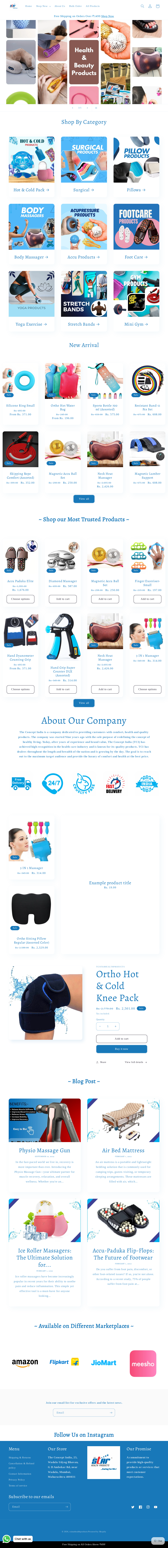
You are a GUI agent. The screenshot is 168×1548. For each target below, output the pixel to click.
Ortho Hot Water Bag (63, 407)
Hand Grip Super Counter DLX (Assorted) (63, 671)
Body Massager (29, 257)
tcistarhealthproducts (79, 1532)
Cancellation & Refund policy (21, 1465)
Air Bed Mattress (123, 1150)
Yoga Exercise (29, 324)
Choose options (20, 599)
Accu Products (81, 257)
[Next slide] (87, 107)
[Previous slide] (72, 107)
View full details (134, 1062)
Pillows (134, 190)
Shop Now (107, 16)
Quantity (100, 1019)
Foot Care (134, 257)
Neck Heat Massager (105, 475)
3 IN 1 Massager (147, 656)
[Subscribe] (111, 1413)
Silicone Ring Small (20, 406)
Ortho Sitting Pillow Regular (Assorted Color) (31, 940)
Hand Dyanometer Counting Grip (20, 657)
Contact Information (20, 1473)
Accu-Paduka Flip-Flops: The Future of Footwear (123, 1254)
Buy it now (121, 1048)
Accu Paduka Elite (20, 581)
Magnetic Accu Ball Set (63, 475)
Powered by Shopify (97, 1532)
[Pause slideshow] (95, 107)
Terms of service (18, 1485)
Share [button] (103, 1062)
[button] (43, 6)
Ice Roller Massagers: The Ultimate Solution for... (45, 1257)
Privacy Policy (17, 1479)
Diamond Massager (63, 581)
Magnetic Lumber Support (147, 475)
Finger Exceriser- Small (147, 583)
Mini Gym (134, 324)
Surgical (81, 190)
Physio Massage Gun (44, 1150)
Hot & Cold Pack (29, 190)
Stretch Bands (81, 324)
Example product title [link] (110, 883)
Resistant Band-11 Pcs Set (147, 407)
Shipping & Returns (20, 1457)
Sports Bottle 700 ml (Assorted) (105, 407)
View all (84, 498)
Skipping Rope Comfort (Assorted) (20, 475)
